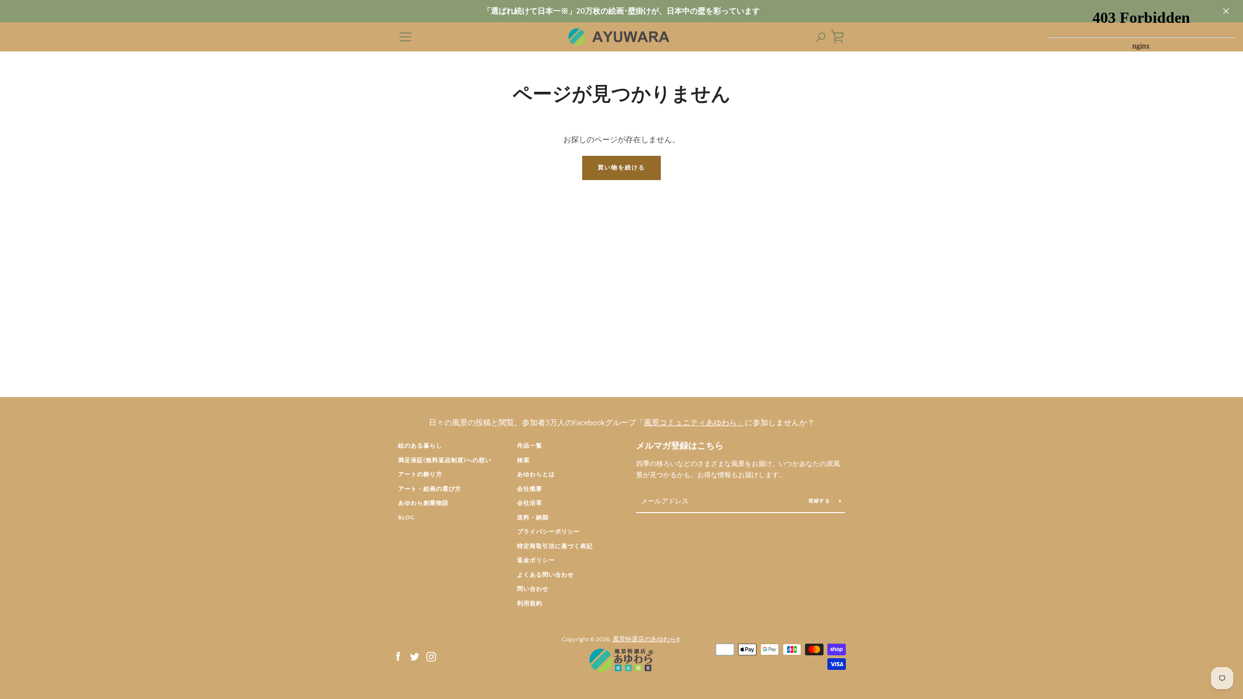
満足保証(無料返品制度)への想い (444, 460)
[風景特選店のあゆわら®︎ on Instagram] (431, 656)
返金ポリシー (536, 560)
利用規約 (529, 603)
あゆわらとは (536, 474)
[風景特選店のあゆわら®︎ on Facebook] (398, 656)
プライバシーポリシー (548, 532)
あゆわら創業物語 (423, 503)
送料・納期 (533, 518)
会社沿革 (529, 503)
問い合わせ (533, 589)
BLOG (406, 518)
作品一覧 (529, 446)
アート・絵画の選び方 (429, 489)
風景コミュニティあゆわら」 (694, 422)
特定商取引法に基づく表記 (555, 546)
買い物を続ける (621, 168)
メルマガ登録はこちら (679, 446)
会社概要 (529, 489)
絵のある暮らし (420, 446)
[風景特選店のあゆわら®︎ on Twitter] (415, 656)
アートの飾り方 (420, 474)
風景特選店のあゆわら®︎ (646, 639)
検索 (523, 460)
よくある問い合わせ (545, 575)
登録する (820, 501)
